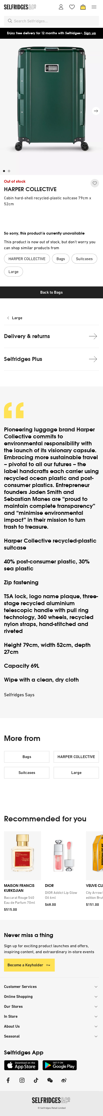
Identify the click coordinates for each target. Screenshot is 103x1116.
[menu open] (94, 7)
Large (17, 317)
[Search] (10, 21)
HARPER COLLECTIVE (30, 189)
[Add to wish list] (94, 183)
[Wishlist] (72, 7)
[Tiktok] (36, 1083)
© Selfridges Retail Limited (52, 1108)
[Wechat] (50, 1083)
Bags (26, 756)
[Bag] (83, 7)
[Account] (61, 7)
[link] (21, 900)
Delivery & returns (27, 336)
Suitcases (26, 772)
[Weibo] (64, 1083)
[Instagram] (22, 1083)
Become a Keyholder (25, 965)
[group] (51, 875)
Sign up (90, 33)
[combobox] (55, 21)
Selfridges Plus (23, 359)
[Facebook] (8, 1083)
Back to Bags (51, 292)
